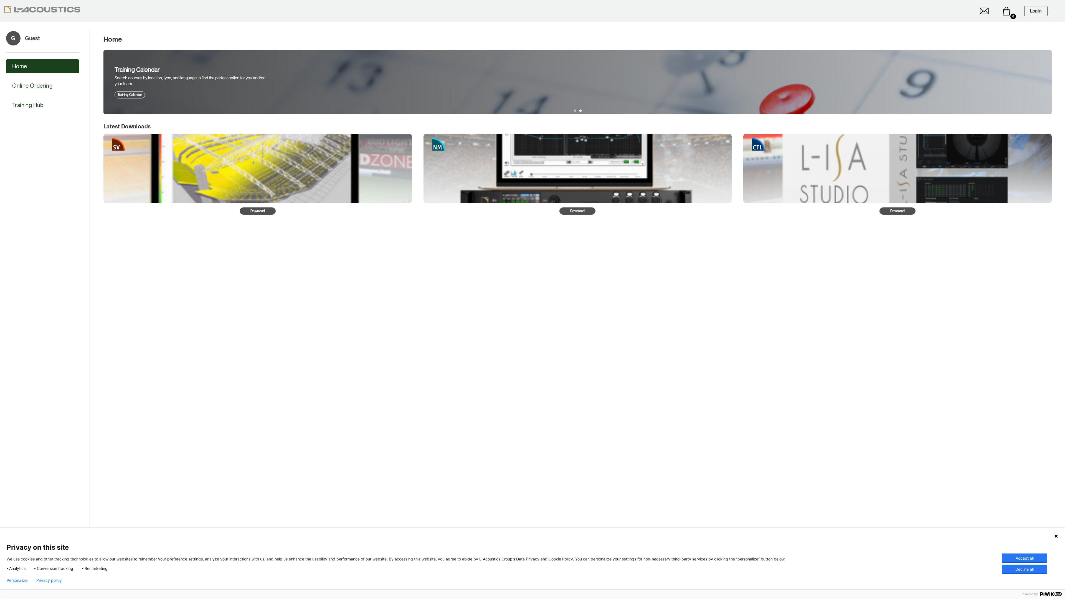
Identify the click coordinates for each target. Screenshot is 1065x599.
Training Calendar (130, 95)
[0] (1006, 11)
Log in (1036, 11)
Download (257, 211)
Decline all (1024, 569)
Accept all (1025, 558)
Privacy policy (49, 580)
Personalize (17, 580)
